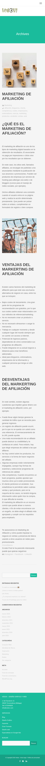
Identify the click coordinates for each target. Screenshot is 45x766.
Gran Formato (7, 726)
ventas (20, 116)
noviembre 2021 (7, 623)
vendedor (13, 116)
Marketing (8, 105)
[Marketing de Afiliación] (19, 90)
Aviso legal (23, 757)
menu (41, 3)
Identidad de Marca (8, 648)
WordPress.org (7, 679)
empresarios (22, 111)
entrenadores (7, 113)
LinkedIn (28, 554)
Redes (4, 657)
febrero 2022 (6, 617)
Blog (3, 717)
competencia (7, 111)
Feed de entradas (8, 673)
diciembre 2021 (7, 620)
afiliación (7, 108)
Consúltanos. (7, 545)
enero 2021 (6, 629)
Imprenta (5, 723)
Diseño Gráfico (7, 720)
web (25, 116)
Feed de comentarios (9, 676)
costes (14, 111)
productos (5, 116)
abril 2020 (5, 635)
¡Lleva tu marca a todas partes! (12, 590)
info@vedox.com (7, 708)
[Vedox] (9, 11)
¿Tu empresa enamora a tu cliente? (14, 596)
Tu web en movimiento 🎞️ (10, 587)
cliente (22, 108)
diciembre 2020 (7, 632)
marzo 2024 (6, 614)
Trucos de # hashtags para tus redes (14, 600)
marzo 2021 (6, 626)
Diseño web (6, 729)
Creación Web (7, 645)
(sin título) (5, 593)
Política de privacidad (34, 757)
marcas (15, 113)
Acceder (5, 669)
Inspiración (5, 651)
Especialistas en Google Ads (11, 732)
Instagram (9, 554)
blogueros (15, 108)
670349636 (9, 705)
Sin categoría (6, 660)
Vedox (17, 757)
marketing (22, 113)
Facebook (19, 554)
